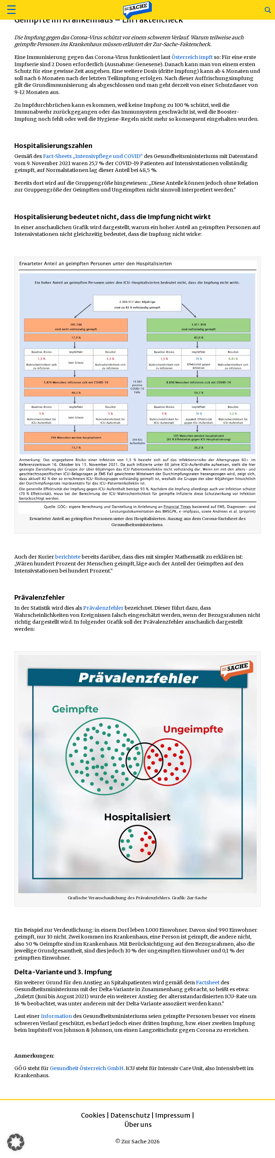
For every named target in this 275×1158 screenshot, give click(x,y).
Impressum (172, 1115)
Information (56, 1016)
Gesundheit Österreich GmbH (87, 1068)
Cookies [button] (93, 1115)
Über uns (138, 1124)
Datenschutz (130, 1115)
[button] (11, 10)
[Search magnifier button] (267, 10)
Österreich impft (192, 57)
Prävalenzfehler (103, 608)
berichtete (68, 557)
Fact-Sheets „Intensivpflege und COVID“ (93, 156)
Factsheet (207, 982)
